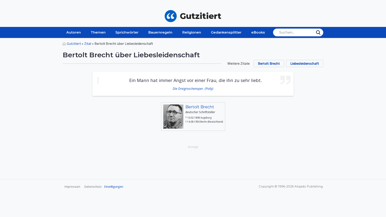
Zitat (87, 43)
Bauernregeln (160, 32)
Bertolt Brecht (269, 63)
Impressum (72, 186)
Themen (98, 32)
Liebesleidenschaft (304, 63)
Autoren (73, 32)
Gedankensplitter (226, 32)
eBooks (258, 32)
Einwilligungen (113, 186)
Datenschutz (93, 186)
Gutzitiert (74, 43)
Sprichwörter (127, 32)
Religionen (191, 32)
